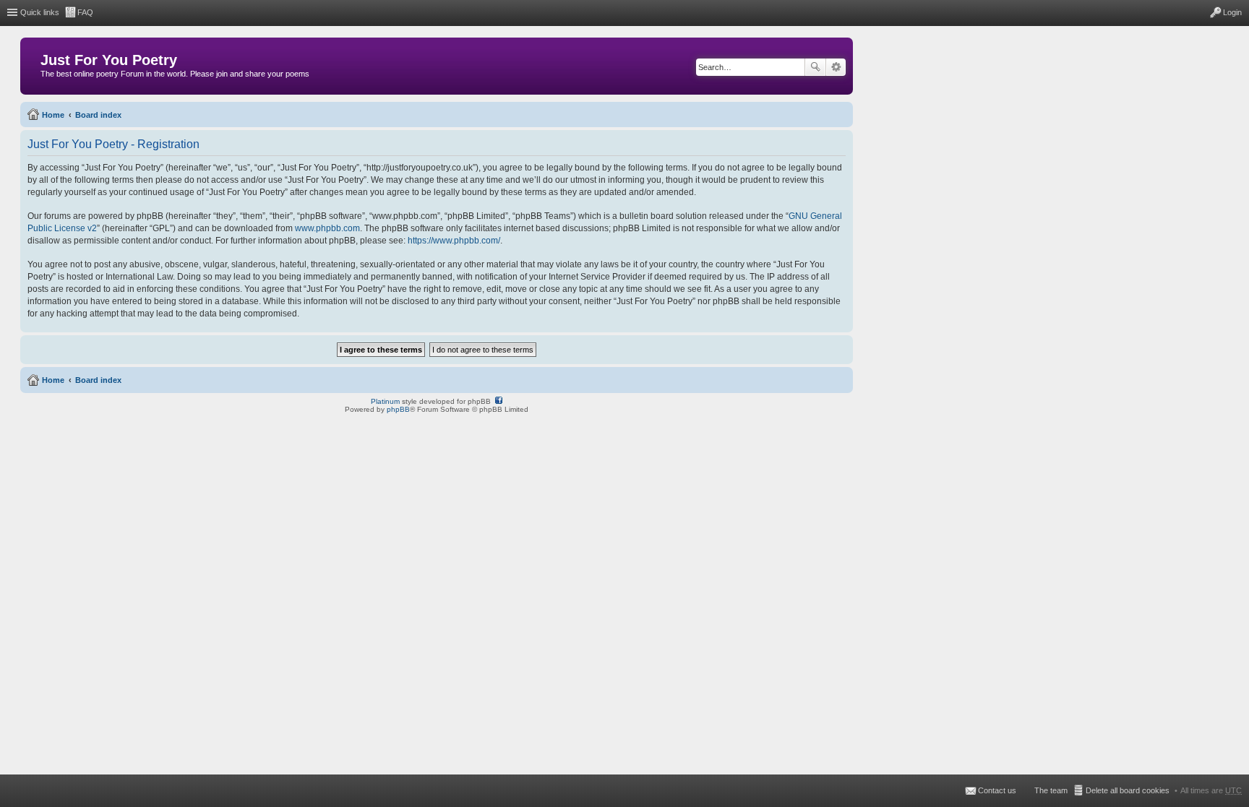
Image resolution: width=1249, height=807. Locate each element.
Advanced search (836, 67)
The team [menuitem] (1051, 790)
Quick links (39, 12)
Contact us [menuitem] (997, 790)
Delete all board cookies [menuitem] (1127, 790)
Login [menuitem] (1232, 12)
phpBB (398, 409)
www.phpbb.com (327, 228)
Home (53, 115)
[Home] (32, 63)
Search (815, 67)
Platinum (385, 401)
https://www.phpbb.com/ (454, 241)
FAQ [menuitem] (85, 12)
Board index (98, 115)
